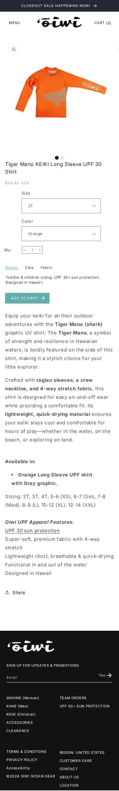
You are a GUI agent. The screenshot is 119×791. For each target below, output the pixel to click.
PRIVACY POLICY (21, 760)
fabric (46, 267)
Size (26, 193)
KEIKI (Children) (21, 714)
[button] (14, 22)
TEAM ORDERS (73, 698)
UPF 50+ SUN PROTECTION (85, 706)
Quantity (13, 250)
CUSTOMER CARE (76, 761)
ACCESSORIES (19, 722)
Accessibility (18, 768)
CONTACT (69, 769)
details (11, 267)
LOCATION (69, 785)
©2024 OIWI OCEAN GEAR (30, 776)
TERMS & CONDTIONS (26, 751)
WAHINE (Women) (22, 698)
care (29, 267)
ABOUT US (69, 777)
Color (27, 221)
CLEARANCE (17, 731)
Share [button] (18, 592)
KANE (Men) (17, 706)
